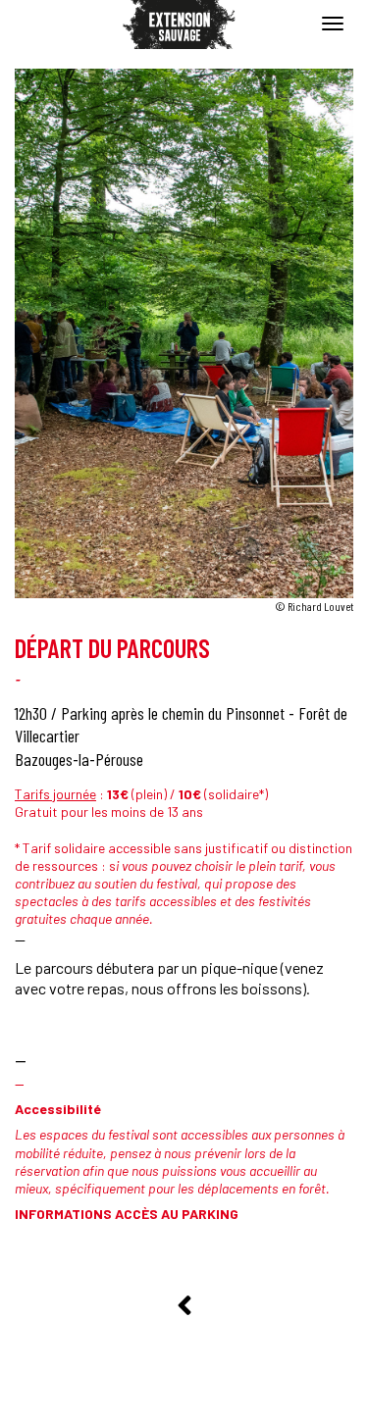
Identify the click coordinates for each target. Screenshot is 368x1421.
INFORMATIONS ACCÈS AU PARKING (126, 1213)
